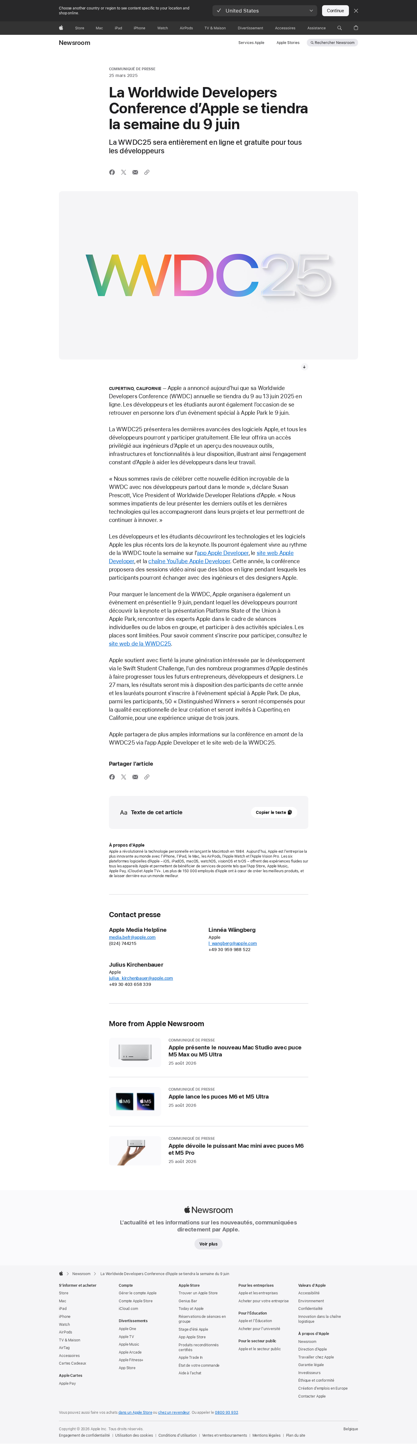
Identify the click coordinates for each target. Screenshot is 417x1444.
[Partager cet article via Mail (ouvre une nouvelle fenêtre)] (135, 172)
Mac (62, 1301)
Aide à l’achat (190, 1373)
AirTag (64, 1348)
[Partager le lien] (146, 172)
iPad (63, 1309)
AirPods (65, 1332)
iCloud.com (128, 1309)
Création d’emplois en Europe (323, 1388)
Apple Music (129, 1344)
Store (63, 1293)
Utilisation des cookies (134, 1435)
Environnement (311, 1301)
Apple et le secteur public (259, 1349)
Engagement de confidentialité (84, 1435)
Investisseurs (309, 1373)
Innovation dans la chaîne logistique (319, 1319)
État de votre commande (199, 1365)
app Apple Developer (222, 552)
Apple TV (126, 1337)
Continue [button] (335, 10)
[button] (265, 10)
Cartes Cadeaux (72, 1363)
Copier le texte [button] (271, 812)
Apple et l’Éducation (255, 1321)
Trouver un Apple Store (198, 1293)
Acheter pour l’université (259, 1329)
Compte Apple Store (136, 1301)
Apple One (127, 1329)
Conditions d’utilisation (177, 1435)
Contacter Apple (312, 1396)
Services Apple (251, 43)
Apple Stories (288, 43)
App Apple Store (192, 1337)
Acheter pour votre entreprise (263, 1301)
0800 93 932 (226, 1412)
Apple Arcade (130, 1352)
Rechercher (334, 43)
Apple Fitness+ (131, 1360)
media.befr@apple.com (132, 937)
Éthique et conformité (316, 1380)
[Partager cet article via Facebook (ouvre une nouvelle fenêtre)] (112, 172)
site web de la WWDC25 (140, 643)
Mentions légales (266, 1435)
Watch (64, 1324)
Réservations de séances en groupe (202, 1319)
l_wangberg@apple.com (233, 943)
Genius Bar (188, 1301)
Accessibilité (308, 1293)
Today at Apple (191, 1309)
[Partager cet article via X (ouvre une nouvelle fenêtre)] (123, 172)
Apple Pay (67, 1383)
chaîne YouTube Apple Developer (189, 561)
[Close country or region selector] (356, 10)
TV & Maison (69, 1340)
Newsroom (74, 42)
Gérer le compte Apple (137, 1293)
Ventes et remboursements (224, 1435)
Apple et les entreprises (258, 1293)
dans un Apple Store (135, 1412)
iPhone (65, 1317)
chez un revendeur (174, 1412)
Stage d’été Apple (193, 1329)
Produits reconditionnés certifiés (199, 1347)
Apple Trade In (191, 1357)
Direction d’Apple (312, 1349)
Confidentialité (310, 1309)
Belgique (350, 1429)
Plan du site (296, 1435)
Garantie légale (311, 1365)
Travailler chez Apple (316, 1357)
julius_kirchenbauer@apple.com (141, 978)
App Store (127, 1368)
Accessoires (69, 1356)
